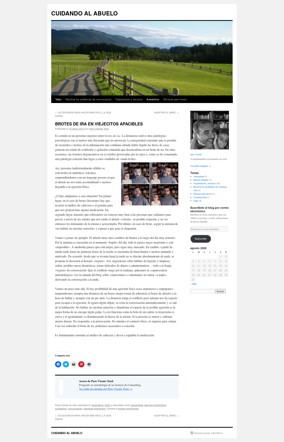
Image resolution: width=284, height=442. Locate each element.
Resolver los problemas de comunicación (88, 99)
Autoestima (152, 99)
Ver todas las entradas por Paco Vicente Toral (105, 389)
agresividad (137, 405)
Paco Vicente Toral (99, 128)
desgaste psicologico (95, 408)
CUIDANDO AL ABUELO (84, 13)
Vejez (58, 99)
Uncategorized (200, 197)
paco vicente (196, 154)
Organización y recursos (129, 99)
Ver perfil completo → (200, 165)
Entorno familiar (200, 179)
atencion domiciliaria (155, 405)
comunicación (75, 408)
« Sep (193, 283)
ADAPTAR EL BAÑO (166, 112)
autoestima (61, 408)
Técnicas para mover (174, 99)
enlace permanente (128, 408)
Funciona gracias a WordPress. (208, 432)
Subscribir (201, 238)
